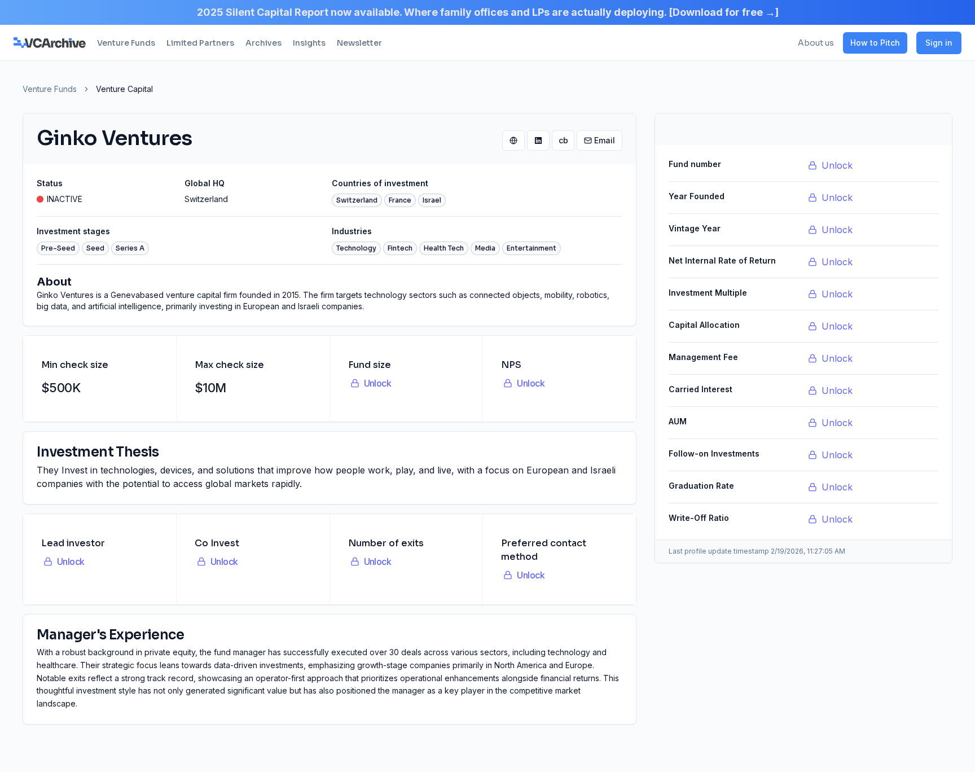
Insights (309, 43)
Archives (263, 43)
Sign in (938, 42)
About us (816, 43)
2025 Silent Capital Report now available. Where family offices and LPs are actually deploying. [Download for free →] (488, 12)
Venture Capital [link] (124, 89)
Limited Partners (200, 43)
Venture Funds (126, 43)
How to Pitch (875, 42)
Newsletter (359, 43)
